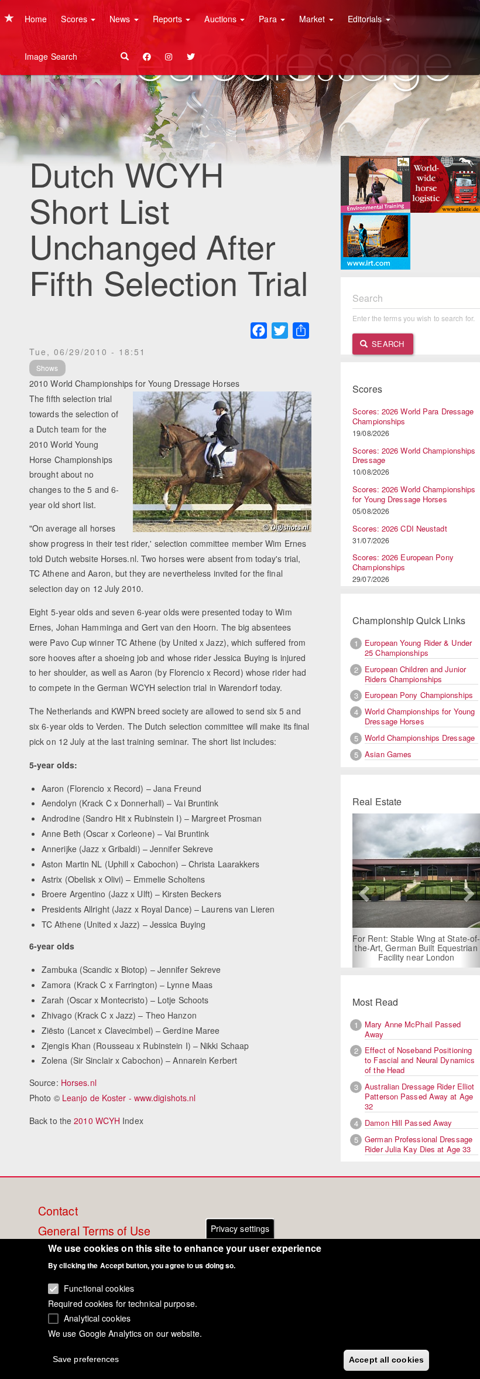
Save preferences (86, 1359)
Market (313, 19)
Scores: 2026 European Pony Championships (403, 562)
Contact (58, 1211)
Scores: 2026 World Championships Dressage (413, 455)
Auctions (221, 19)
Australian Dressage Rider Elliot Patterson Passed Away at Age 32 (419, 1096)
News (121, 19)
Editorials (366, 19)
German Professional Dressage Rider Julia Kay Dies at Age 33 (418, 1144)
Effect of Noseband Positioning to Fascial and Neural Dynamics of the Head (420, 1059)
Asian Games (388, 754)
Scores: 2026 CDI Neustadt (399, 528)
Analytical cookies (97, 1318)
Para (269, 19)
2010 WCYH (97, 1120)
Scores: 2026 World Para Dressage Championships (413, 416)
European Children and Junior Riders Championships (415, 674)
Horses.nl (79, 1082)
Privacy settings (240, 1228)
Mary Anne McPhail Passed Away (413, 1029)
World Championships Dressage (420, 737)
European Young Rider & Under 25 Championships (418, 647)
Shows (47, 368)
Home (36, 19)
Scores (75, 19)
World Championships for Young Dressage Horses (420, 716)
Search (386, 343)
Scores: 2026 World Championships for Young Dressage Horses (413, 494)
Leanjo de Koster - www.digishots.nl (129, 1098)
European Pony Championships (419, 694)
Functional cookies (99, 1288)
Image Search (51, 56)
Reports (169, 19)
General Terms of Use (94, 1231)
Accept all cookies (386, 1359)
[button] (362, 890)
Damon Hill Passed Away (408, 1122)
